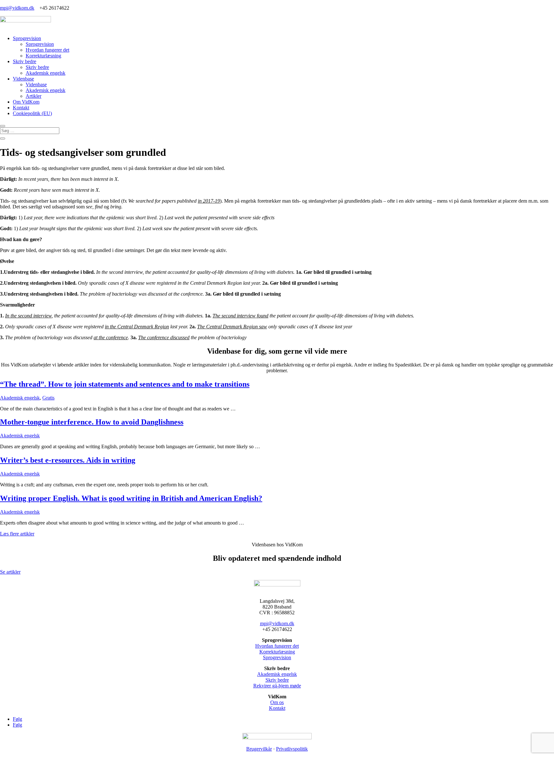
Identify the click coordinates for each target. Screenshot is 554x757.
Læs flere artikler (17, 533)
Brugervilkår (259, 749)
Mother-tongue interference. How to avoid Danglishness (91, 422)
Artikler (33, 96)
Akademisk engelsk (45, 73)
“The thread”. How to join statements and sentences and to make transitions (124, 384)
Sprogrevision (27, 38)
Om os (277, 702)
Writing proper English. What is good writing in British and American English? (131, 498)
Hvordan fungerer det (47, 50)
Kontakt (21, 107)
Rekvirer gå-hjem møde (277, 685)
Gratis (48, 397)
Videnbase (23, 78)
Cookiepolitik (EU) (32, 113)
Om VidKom (26, 102)
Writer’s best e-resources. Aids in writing (67, 460)
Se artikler (10, 572)
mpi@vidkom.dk (17, 8)
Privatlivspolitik (292, 749)
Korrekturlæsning (43, 55)
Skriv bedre (24, 61)
